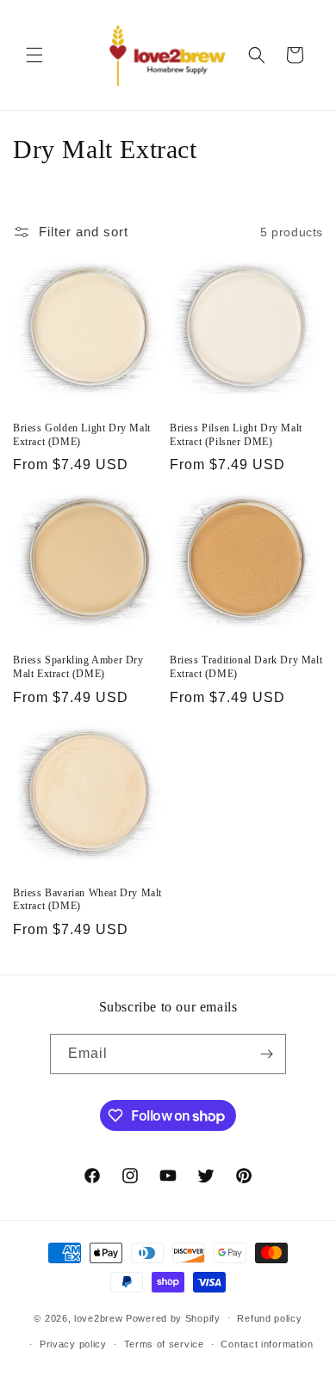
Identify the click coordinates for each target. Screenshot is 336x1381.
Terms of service (164, 1344)
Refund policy (269, 1318)
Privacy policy (73, 1344)
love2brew (98, 1317)
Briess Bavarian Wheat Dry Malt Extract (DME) (87, 900)
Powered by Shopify (173, 1317)
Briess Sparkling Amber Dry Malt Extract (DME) (78, 667)
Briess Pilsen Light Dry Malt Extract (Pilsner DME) (236, 435)
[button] (34, 55)
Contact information (267, 1344)
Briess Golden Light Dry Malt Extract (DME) (82, 435)
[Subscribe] (266, 1054)
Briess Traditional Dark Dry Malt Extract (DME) (246, 667)
